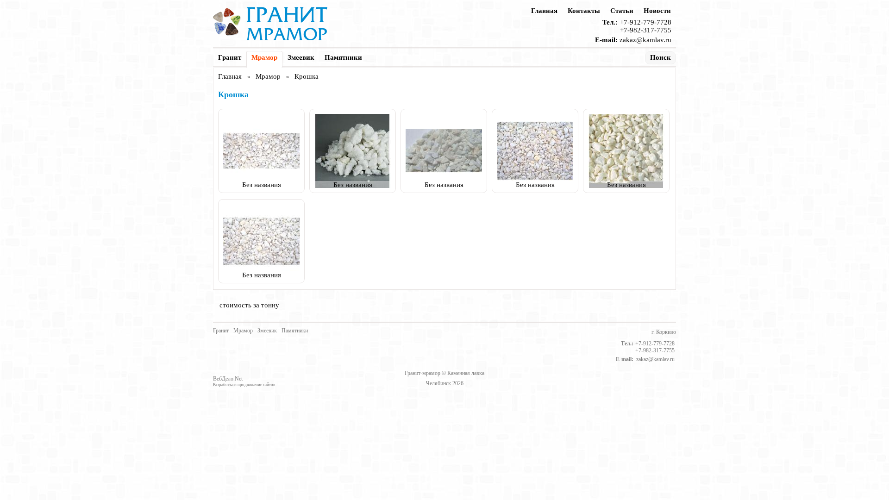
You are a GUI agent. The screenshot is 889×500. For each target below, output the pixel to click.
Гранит (229, 57)
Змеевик (301, 57)
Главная (544, 10)
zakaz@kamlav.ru (645, 40)
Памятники (343, 57)
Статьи (621, 10)
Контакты (584, 10)
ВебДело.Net (228, 378)
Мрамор (264, 57)
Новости (657, 10)
